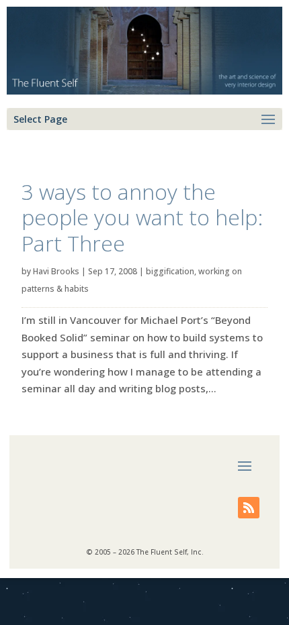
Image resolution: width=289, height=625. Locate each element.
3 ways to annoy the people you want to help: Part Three (142, 217)
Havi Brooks (56, 271)
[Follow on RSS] (248, 507)
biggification (170, 271)
